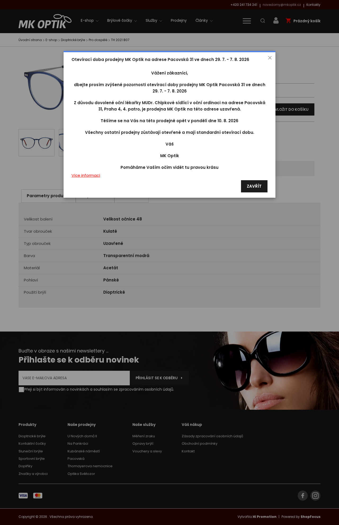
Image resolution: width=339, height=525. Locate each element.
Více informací (86, 176)
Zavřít (254, 186)
